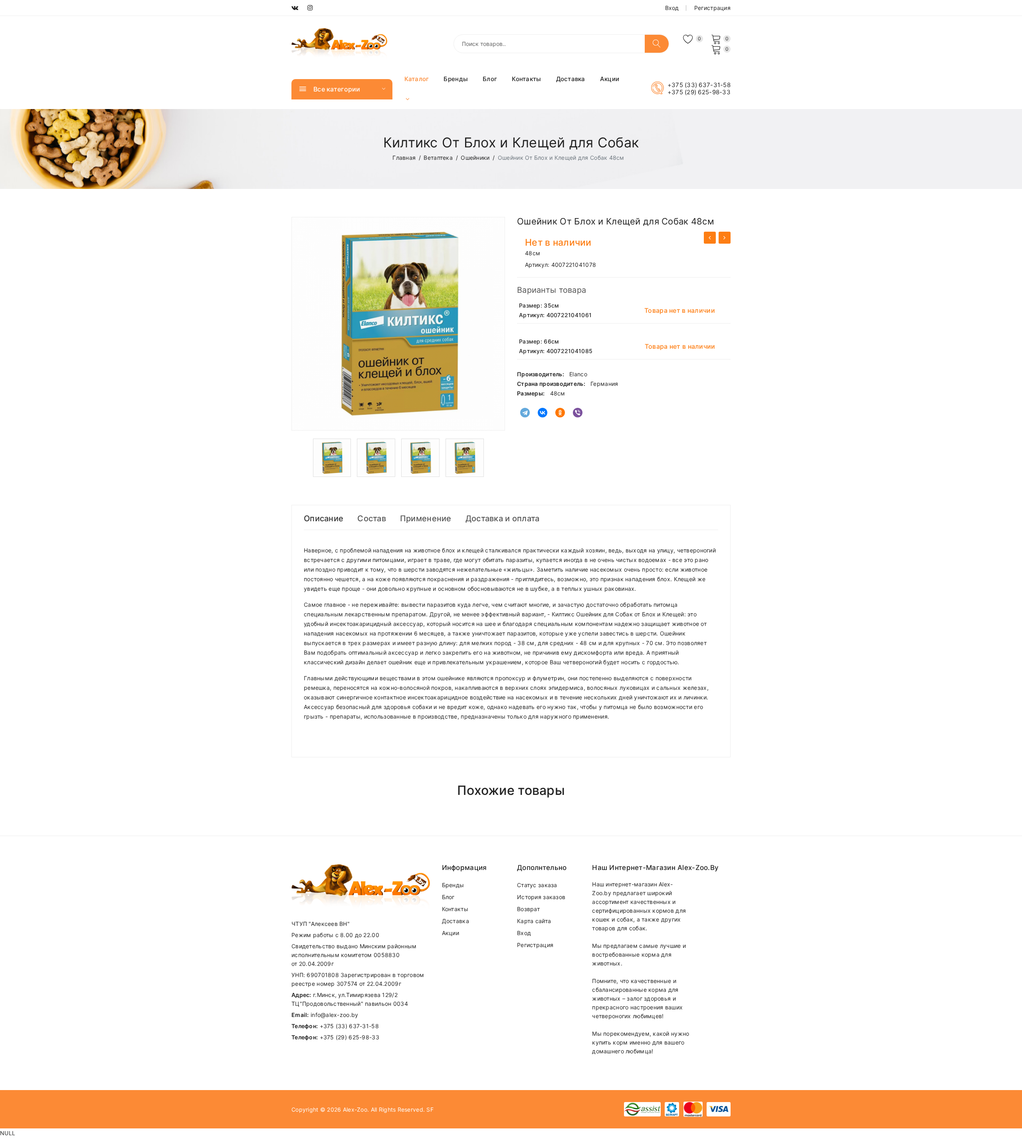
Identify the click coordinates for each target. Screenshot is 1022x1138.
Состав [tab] (371, 518)
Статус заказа (537, 885)
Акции (609, 79)
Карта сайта (534, 921)
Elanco (578, 374)
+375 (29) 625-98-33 (699, 92)
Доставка (570, 79)
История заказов (541, 897)
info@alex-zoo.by (334, 1014)
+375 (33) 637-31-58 (699, 85)
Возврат (528, 909)
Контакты (526, 79)
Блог (490, 79)
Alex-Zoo (355, 1109)
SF (430, 1109)
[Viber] (578, 412)
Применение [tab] (426, 518)
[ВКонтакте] (543, 412)
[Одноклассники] (560, 412)
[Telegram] (525, 412)
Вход (672, 7)
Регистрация (712, 7)
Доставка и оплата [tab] (502, 518)
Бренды (456, 79)
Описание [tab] (323, 518)
